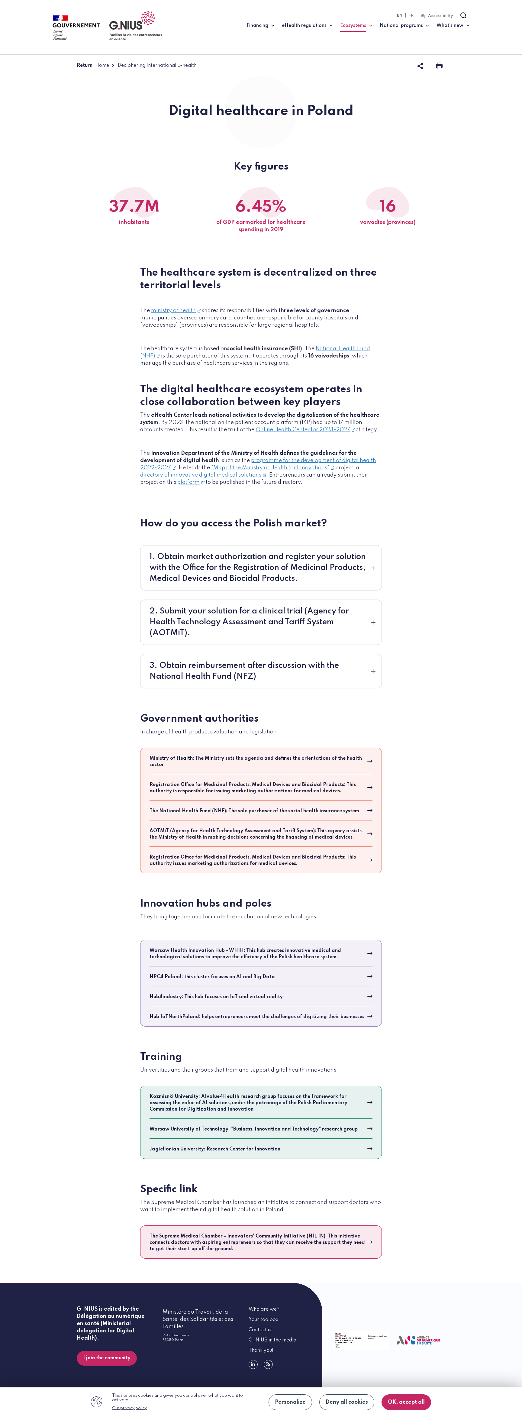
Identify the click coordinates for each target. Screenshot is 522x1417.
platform (188, 482)
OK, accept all (406, 1402)
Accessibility (440, 16)
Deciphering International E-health (157, 65)
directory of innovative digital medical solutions (200, 475)
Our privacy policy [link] (129, 1408)
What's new (450, 25)
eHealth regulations (304, 25)
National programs (401, 25)
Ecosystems (356, 25)
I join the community (106, 1358)
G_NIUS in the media (272, 1340)
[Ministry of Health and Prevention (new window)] (360, 1340)
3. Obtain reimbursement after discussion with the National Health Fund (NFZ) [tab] (244, 671)
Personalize (290, 1402)
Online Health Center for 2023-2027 (303, 429)
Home (102, 65)
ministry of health (173, 310)
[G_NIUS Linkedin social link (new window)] (253, 1364)
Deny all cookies (347, 1402)
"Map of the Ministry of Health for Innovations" (270, 468)
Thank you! (261, 1350)
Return (84, 65)
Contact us (260, 1330)
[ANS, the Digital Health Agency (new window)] (419, 1340)
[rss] (268, 1364)
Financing (257, 25)
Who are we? (264, 1309)
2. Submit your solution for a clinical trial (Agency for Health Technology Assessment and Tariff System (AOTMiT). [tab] (249, 622)
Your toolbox (263, 1319)
